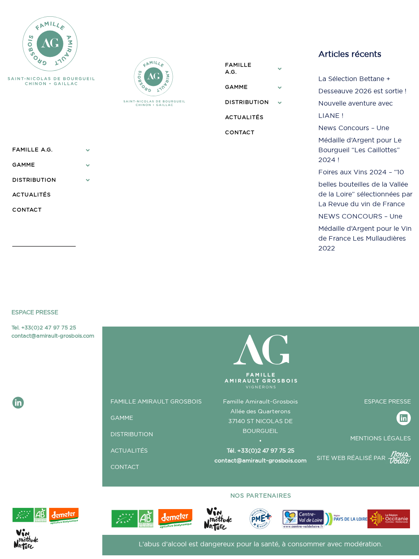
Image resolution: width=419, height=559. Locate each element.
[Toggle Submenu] (88, 149)
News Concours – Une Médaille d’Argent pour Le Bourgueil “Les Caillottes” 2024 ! (359, 144)
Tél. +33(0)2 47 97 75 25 (261, 450)
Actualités (129, 450)
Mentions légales (380, 438)
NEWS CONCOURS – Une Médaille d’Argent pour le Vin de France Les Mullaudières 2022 (365, 232)
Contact (124, 467)
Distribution (131, 434)
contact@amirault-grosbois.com (52, 335)
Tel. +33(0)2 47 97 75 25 (43, 327)
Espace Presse (34, 312)
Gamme (121, 418)
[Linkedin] (403, 418)
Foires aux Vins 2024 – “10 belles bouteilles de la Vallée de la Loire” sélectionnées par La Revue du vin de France (365, 188)
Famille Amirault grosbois (156, 401)
